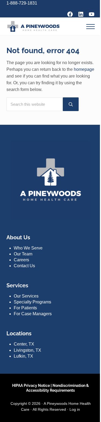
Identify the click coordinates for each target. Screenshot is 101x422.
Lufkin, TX (23, 356)
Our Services (26, 296)
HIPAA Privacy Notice (31, 385)
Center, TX (24, 344)
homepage (84, 69)
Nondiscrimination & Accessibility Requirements (57, 387)
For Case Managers (33, 313)
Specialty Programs (32, 302)
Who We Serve (28, 248)
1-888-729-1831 (21, 3)
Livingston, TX (27, 350)
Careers (21, 260)
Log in (74, 409)
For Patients (25, 308)
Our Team (23, 254)
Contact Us (24, 265)
